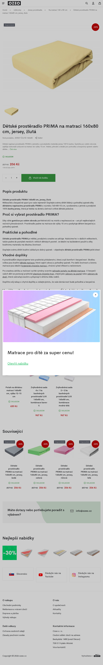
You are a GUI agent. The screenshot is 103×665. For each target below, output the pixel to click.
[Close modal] (95, 294)
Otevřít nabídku (18, 363)
